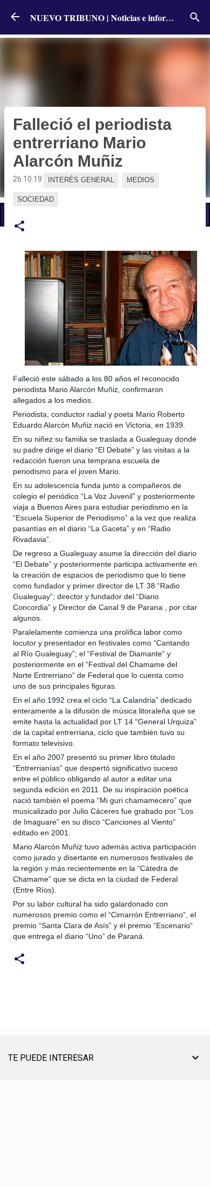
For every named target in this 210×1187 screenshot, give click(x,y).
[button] (19, 226)
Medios (141, 180)
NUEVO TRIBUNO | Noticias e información (111, 17)
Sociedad (35, 199)
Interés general (81, 180)
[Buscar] (194, 17)
